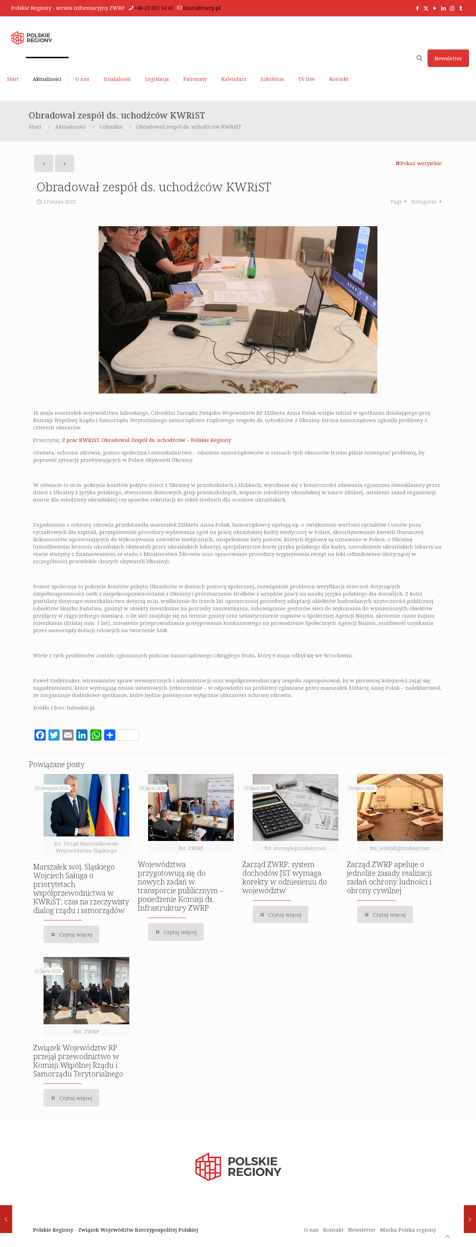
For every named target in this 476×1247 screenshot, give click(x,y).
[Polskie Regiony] (31, 37)
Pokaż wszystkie (421, 163)
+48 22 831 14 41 (154, 7)
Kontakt (333, 1229)
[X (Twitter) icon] (426, 8)
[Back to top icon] (447, 1236)
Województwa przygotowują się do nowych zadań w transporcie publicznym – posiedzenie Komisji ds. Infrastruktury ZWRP (180, 886)
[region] (90, 1192)
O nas (311, 1229)
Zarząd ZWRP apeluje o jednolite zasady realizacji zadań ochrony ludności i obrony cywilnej (389, 877)
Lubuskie (111, 126)
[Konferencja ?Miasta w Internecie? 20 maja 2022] (470, 1219)
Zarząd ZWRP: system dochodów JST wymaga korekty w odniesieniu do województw (284, 877)
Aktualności (70, 126)
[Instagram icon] (452, 8)
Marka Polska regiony (408, 1229)
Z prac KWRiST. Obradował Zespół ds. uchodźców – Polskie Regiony (146, 439)
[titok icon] (460, 8)
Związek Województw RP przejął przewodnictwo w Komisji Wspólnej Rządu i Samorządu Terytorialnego (78, 1061)
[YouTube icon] (434, 8)
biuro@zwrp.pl (202, 7)
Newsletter (448, 58)
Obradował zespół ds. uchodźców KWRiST (188, 126)
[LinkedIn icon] (443, 8)
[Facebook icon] (417, 8)
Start (35, 126)
